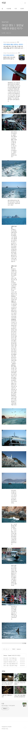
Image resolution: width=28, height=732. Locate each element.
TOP (25, 727)
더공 (4, 3)
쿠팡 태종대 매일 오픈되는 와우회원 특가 (13, 44)
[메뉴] (25, 3)
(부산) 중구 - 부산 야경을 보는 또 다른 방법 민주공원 (10, 658)
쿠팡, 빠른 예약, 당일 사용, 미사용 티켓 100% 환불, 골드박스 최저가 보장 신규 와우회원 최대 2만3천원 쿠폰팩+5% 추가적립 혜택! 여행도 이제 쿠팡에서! (13, 47)
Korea (5, 655)
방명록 (22, 8)
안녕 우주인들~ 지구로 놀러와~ (8, 705)
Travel (9, 655)
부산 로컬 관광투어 (8, 55)
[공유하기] (7, 649)
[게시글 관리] (8, 649)
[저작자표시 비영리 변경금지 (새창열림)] (19, 649)
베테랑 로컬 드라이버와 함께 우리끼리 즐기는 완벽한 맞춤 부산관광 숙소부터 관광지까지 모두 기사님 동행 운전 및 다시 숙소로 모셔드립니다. (9, 58)
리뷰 (16, 8)
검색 (22, 3)
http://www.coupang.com (10, 42)
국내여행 (8, 8)
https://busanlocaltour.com (10, 53)
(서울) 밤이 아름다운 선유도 (9, 662)
